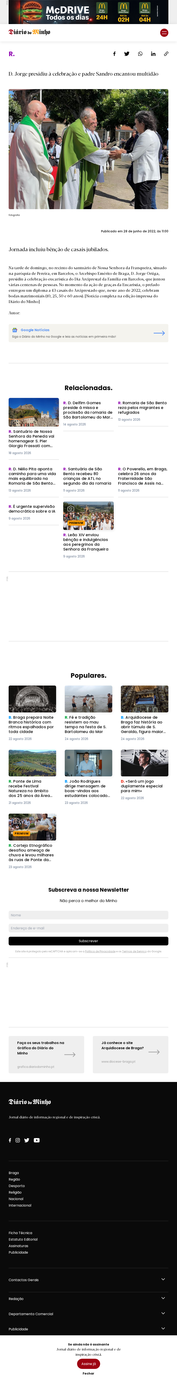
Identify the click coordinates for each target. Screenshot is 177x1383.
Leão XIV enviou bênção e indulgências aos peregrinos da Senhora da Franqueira (88, 509)
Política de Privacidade (100, 951)
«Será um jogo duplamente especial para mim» (144, 755)
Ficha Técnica (20, 1232)
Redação (16, 1298)
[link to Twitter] (26, 1140)
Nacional (16, 1198)
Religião (15, 1192)
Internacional (20, 1205)
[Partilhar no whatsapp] (140, 54)
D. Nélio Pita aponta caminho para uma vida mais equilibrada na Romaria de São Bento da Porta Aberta (31, 479)
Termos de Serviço (134, 951)
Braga (14, 1172)
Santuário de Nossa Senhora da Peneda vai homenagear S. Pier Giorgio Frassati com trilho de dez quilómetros (34, 408)
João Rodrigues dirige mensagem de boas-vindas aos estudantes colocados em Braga (85, 760)
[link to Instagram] (18, 1140)
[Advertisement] (88, 606)
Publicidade (18, 1252)
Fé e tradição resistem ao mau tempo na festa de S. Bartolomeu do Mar (87, 693)
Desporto (17, 1185)
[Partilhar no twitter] (127, 54)
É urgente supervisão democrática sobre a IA (29, 509)
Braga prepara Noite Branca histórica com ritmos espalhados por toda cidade (29, 696)
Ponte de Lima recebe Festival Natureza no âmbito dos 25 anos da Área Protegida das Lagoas (29, 762)
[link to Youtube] (37, 1140)
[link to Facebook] (10, 1140)
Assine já (88, 1363)
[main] (88, 561)
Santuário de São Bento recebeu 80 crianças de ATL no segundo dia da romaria (87, 474)
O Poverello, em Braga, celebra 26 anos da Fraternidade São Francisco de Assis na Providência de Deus (142, 479)
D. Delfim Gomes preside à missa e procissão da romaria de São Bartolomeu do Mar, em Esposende (87, 411)
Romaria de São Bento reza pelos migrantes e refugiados (142, 408)
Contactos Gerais (24, 1279)
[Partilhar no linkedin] (153, 54)
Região (14, 1179)
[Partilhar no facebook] (114, 54)
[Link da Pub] (88, 12)
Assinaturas (18, 1245)
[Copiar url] (166, 54)
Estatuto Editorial (23, 1239)
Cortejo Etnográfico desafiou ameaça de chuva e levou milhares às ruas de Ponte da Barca (31, 824)
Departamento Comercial (31, 1313)
